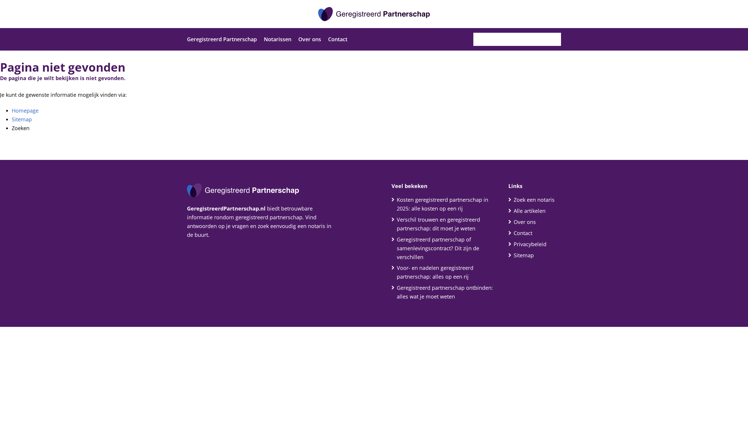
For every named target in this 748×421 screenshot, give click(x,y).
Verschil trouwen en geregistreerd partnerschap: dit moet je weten (438, 224)
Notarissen (277, 39)
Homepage (25, 110)
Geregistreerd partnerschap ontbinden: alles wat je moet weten (445, 292)
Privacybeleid (530, 244)
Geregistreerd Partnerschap (222, 39)
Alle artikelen (530, 210)
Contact (337, 39)
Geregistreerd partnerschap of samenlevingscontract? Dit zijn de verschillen (438, 248)
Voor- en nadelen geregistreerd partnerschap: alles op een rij (435, 272)
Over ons (309, 39)
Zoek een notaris (534, 199)
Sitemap (22, 119)
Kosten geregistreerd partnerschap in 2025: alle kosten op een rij (442, 204)
